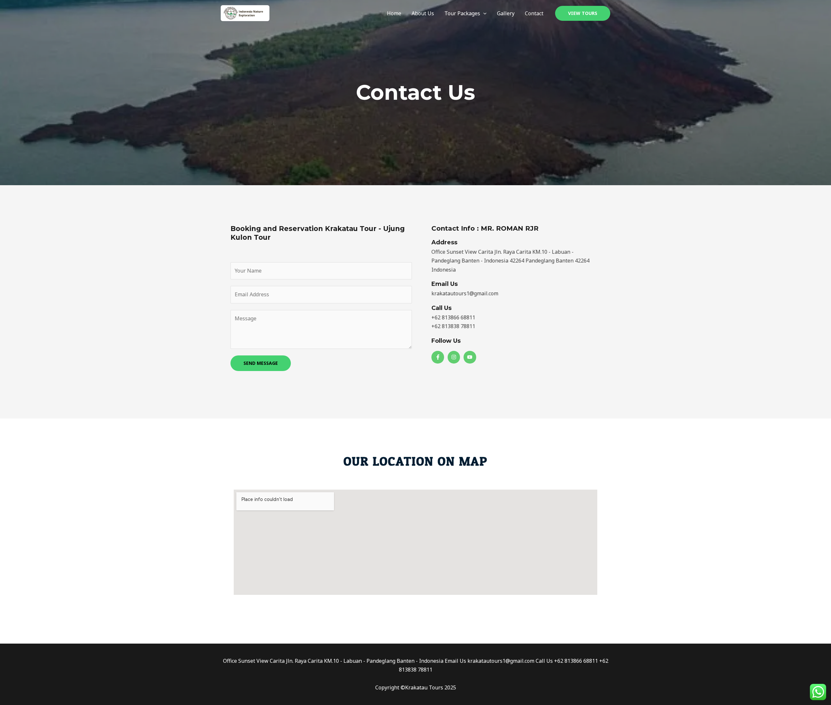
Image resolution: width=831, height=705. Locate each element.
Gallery (506, 13)
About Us (423, 13)
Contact (534, 13)
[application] (483, 13)
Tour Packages (462, 13)
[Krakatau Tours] (245, 12)
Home (394, 13)
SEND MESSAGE (260, 363)
